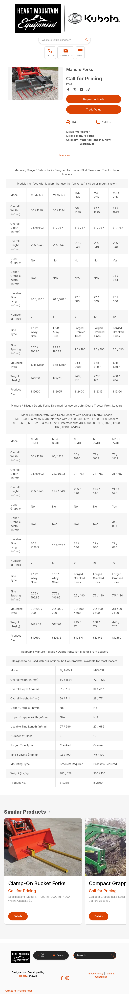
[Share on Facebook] (68, 90)
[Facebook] (62, 978)
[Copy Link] (88, 90)
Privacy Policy (95, 973)
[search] (87, 40)
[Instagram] (67, 978)
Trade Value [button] (93, 109)
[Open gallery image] (35, 83)
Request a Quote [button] (93, 99)
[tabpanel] (35, 84)
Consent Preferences (19, 990)
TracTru (23, 975)
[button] (50, 52)
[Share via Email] (82, 90)
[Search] (112, 955)
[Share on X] (75, 90)
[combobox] (64, 40)
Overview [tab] (64, 155)
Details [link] (18, 916)
